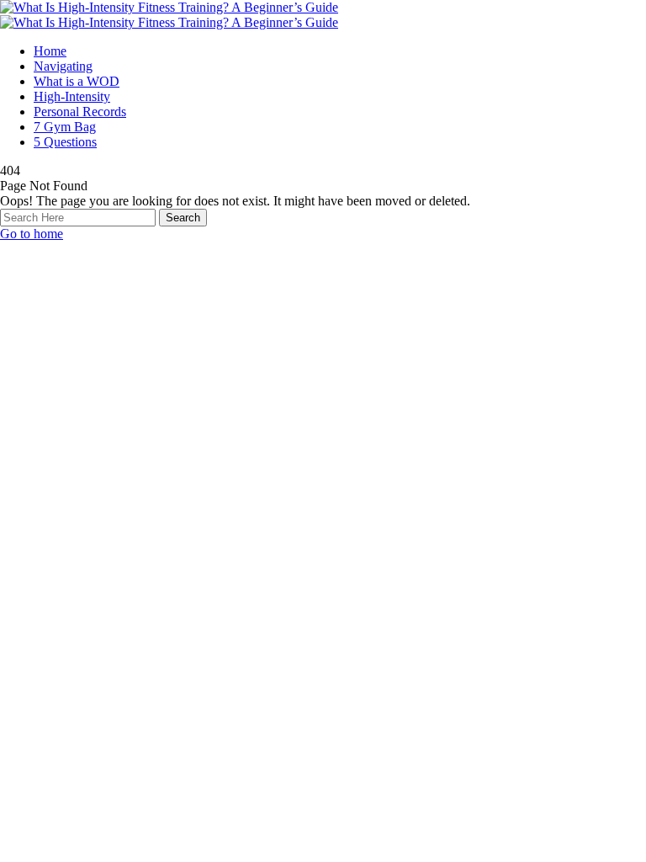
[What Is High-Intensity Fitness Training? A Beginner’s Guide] (169, 7)
